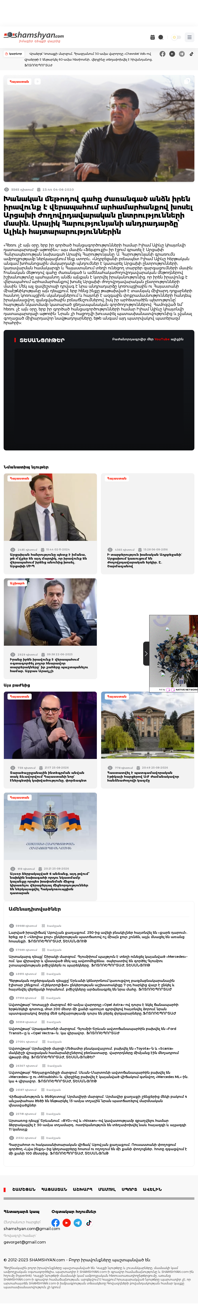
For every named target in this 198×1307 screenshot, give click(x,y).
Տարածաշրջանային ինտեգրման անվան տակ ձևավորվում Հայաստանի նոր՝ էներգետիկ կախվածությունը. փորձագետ (48, 776)
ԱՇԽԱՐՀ (82, 1189)
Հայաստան (19, 81)
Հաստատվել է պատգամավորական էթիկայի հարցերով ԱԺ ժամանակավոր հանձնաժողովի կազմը (143, 776)
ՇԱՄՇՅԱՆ (23, 1189)
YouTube (162, 339)
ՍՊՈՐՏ (129, 1189)
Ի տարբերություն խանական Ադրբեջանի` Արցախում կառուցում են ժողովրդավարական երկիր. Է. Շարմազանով (144, 560)
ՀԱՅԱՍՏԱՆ (54, 1189)
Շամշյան (54, 926)
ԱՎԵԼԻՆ (152, 1189)
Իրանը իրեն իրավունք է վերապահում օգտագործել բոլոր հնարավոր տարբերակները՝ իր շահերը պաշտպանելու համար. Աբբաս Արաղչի (49, 665)
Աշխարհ (17, 583)
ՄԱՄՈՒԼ (107, 1189)
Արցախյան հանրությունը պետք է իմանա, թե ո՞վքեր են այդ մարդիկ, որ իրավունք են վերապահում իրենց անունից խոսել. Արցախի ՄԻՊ (48, 560)
